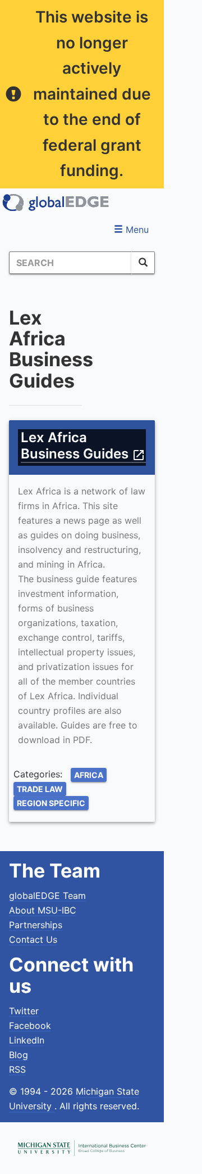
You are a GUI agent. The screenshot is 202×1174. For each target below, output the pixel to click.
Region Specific (51, 803)
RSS (17, 1069)
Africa (88, 775)
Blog (18, 1054)
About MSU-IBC (42, 910)
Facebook (30, 1025)
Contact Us (33, 939)
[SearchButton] (143, 262)
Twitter (24, 1010)
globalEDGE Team (47, 895)
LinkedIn (26, 1040)
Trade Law (40, 789)
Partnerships (35, 924)
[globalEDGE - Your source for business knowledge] (56, 202)
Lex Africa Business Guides (83, 445)
